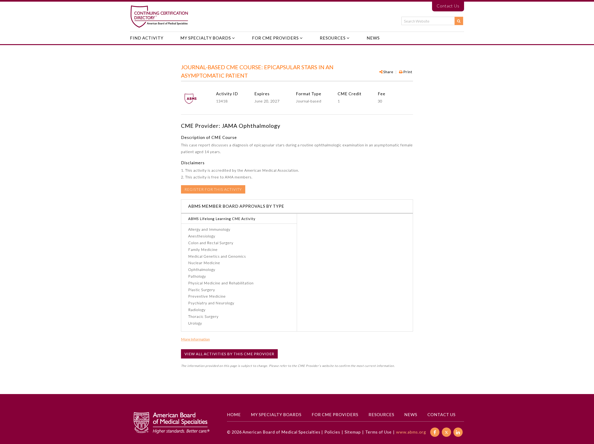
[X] (446, 432)
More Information (195, 339)
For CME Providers (275, 37)
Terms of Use (378, 431)
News (373, 37)
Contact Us (448, 5)
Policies (332, 431)
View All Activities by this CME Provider (229, 354)
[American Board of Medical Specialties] (159, 17)
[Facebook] (387, 86)
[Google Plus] (395, 86)
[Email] (410, 86)
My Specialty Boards (205, 37)
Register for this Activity (213, 189)
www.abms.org (411, 431)
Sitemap (353, 431)
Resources (332, 37)
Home (234, 414)
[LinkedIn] (458, 432)
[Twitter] (402, 86)
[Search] (459, 21)
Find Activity (146, 37)
